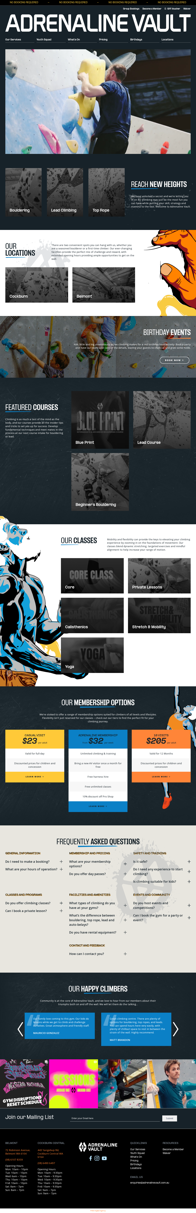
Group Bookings (131, 9)
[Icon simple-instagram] (97, 1158)
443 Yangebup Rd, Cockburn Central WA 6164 (50, 1153)
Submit (169, 1118)
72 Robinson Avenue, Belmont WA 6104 (17, 1151)
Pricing (103, 40)
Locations (167, 40)
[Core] (92, 576)
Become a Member (152, 9)
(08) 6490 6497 (46, 1163)
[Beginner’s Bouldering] (100, 482)
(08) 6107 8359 (14, 1159)
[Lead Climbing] (65, 192)
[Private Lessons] (159, 576)
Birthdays (136, 40)
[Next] (175, 1029)
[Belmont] (103, 285)
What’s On (74, 40)
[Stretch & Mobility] (159, 615)
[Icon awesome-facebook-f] (90, 1158)
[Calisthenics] (92, 615)
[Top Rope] (106, 192)
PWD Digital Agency (98, 1211)
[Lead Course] (162, 420)
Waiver (187, 9)
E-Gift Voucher (172, 9)
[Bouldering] (23, 192)
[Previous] (20, 1029)
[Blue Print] (100, 420)
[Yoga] (92, 655)
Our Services (13, 40)
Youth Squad (44, 40)
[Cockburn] (36, 285)
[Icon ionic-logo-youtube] (104, 1158)
